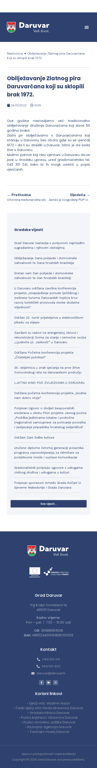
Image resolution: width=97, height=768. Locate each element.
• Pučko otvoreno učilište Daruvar (48, 722)
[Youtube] (48, 682)
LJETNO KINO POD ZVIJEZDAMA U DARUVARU (49, 382)
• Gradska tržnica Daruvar (49, 713)
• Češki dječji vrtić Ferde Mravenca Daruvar (48, 708)
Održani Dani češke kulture (34, 437)
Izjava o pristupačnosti (37, 754)
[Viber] (55, 682)
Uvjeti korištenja (65, 754)
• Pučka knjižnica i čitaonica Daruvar (48, 717)
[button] (86, 27)
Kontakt (48, 649)
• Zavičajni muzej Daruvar (48, 731)
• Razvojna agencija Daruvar (48, 727)
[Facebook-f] (41, 682)
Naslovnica (15, 53)
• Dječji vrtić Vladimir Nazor (48, 703)
